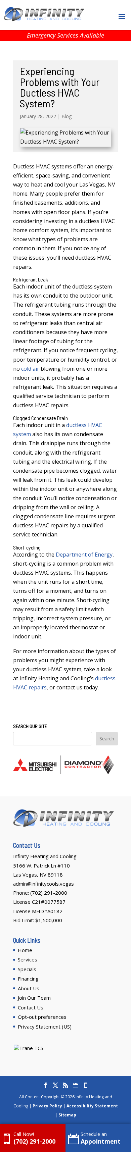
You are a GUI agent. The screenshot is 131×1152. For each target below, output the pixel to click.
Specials (27, 969)
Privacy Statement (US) (45, 1026)
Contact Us (30, 1007)
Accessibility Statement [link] (92, 1106)
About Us (28, 988)
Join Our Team (34, 997)
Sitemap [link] (67, 1115)
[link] (33, 1138)
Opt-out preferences (42, 1016)
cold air (30, 368)
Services (27, 959)
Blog (66, 116)
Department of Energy (84, 554)
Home (25, 950)
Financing (28, 978)
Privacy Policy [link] (47, 1106)
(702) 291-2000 (48, 892)
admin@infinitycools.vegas (43, 883)
